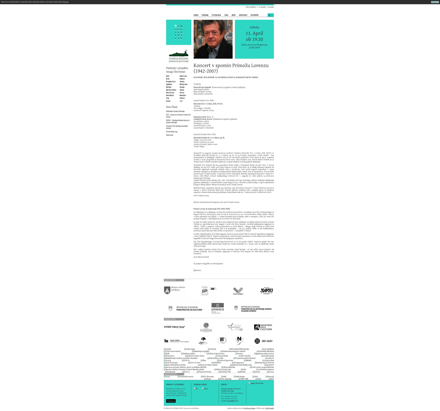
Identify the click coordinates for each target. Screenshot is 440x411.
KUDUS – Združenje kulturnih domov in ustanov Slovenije (178, 121)
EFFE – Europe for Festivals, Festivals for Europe (178, 116)
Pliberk (182, 98)
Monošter (183, 95)
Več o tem (65, 2)
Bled (167, 76)
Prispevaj (171, 401)
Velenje (182, 87)
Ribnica (182, 79)
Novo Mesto (170, 95)
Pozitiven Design (249, 408)
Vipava (182, 90)
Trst (181, 101)
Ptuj (167, 98)
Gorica (182, 92)
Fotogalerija (216, 15)
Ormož (168, 101)
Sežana (182, 81)
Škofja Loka (183, 84)
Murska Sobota (171, 90)
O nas (226, 15)
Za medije (262, 7)
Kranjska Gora (171, 81)
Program (205, 15)
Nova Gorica (170, 92)
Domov (196, 15)
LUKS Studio (269, 408)
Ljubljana (169, 84)
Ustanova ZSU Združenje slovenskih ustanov (177, 127)
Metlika (168, 87)
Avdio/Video (243, 15)
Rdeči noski (169, 135)
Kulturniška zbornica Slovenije (175, 111)
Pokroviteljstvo (251, 7)
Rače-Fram (183, 76)
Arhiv (234, 15)
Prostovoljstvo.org (171, 131)
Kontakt (271, 7)
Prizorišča (254, 15)
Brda (167, 79)
